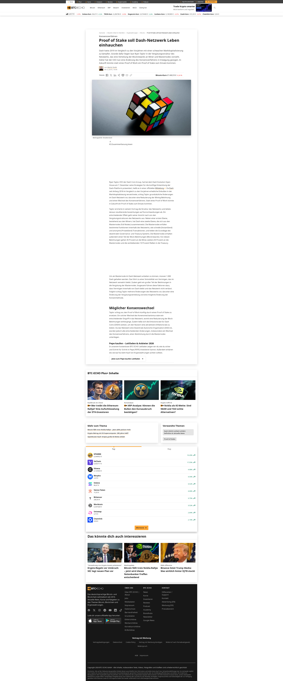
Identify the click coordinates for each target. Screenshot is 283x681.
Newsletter (147, 617)
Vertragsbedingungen (101, 642)
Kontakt (165, 598)
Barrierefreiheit (131, 612)
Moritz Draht (112, 67)
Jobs (126, 598)
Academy (147, 610)
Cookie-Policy (130, 642)
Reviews (146, 602)
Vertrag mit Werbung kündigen (150, 642)
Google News (148, 620)
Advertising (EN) (168, 602)
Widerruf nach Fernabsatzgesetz (178, 642)
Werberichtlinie (131, 623)
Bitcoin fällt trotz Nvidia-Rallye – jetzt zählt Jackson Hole (109, 430)
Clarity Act (143, 8)
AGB (136, 655)
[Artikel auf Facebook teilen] (107, 75)
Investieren (126, 8)
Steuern (116, 8)
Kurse (145, 595)
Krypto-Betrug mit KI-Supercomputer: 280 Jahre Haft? (108, 433)
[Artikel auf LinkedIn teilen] (115, 75)
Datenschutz (130, 609)
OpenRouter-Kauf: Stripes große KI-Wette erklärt (106, 437)
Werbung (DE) (168, 605)
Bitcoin (92, 8)
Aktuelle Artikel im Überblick (116, 33)
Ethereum (101, 8)
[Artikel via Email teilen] (127, 75)
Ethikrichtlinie (130, 619)
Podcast (146, 606)
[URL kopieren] (131, 75)
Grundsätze (130, 616)
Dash (171, 188)
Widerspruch (142, 646)
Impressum (129, 605)
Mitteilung (159, 188)
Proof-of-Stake (169, 439)
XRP (109, 8)
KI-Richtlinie (130, 630)
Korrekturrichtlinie (132, 626)
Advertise (200, 2)
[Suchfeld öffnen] (215, 8)
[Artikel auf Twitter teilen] (111, 75)
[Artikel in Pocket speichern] (123, 75)
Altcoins (142, 33)
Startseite (102, 33)
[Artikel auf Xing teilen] (119, 75)
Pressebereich (168, 609)
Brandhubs (148, 613)
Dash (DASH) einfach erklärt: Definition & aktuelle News (175, 432)
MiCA (135, 8)
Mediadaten (130, 602)
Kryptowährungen (132, 33)
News (145, 592)
